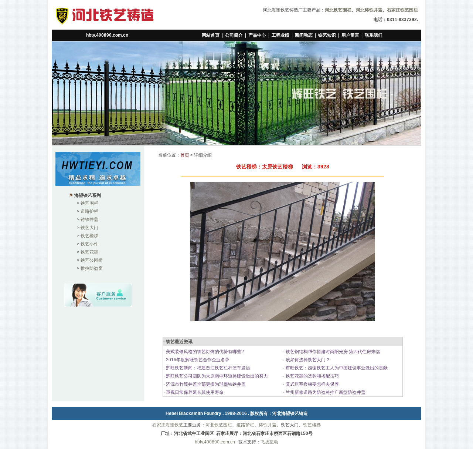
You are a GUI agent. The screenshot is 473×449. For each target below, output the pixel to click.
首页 (184, 155)
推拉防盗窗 (92, 268)
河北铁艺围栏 (218, 425)
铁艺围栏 (89, 203)
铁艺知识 (327, 35)
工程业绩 (280, 35)
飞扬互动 (269, 442)
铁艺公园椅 (92, 260)
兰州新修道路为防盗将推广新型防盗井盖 (325, 392)
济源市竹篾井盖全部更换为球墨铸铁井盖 (205, 384)
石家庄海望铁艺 (167, 425)
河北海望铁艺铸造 (290, 413)
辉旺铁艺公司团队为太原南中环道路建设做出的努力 (216, 376)
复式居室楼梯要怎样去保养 (312, 384)
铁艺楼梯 (89, 235)
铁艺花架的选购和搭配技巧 (312, 376)
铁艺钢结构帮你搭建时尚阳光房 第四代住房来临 (332, 351)
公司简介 (234, 35)
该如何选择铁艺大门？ (307, 359)
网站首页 (211, 35)
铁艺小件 (89, 244)
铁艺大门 (89, 227)
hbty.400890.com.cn (107, 35)
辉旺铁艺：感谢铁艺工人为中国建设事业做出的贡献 (336, 368)
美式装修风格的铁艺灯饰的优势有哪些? (204, 351)
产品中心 (257, 35)
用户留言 (350, 35)
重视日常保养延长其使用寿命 (194, 392)
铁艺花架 (89, 252)
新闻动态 (304, 35)
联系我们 (373, 35)
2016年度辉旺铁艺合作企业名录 (197, 359)
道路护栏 (89, 211)
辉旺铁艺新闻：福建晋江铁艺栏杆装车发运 (207, 368)
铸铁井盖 (89, 219)
